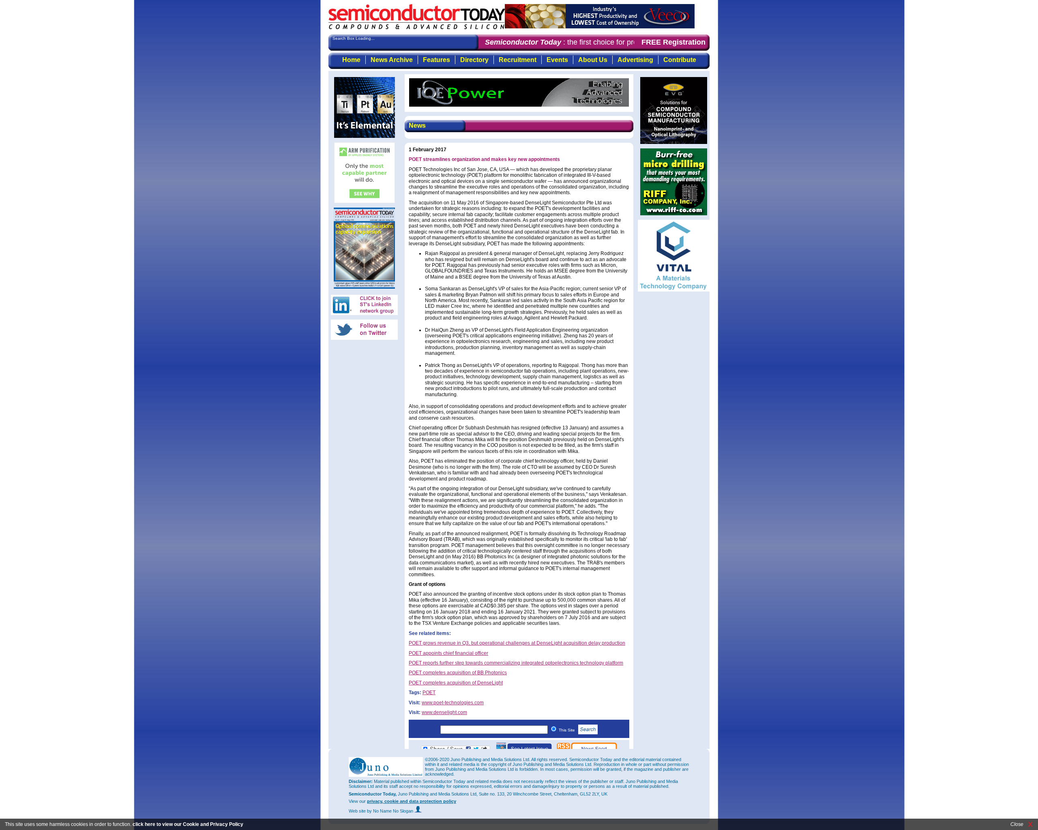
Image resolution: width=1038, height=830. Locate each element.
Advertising (635, 59)
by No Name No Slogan (390, 811)
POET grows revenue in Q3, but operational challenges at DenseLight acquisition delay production (517, 643)
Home (351, 59)
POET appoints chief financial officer (448, 653)
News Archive (392, 59)
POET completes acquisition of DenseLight (456, 683)
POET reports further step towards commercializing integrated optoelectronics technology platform (516, 663)
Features (436, 59)
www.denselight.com (444, 712)
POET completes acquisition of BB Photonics (458, 673)
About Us (592, 59)
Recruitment (517, 59)
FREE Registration (673, 42)
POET (428, 692)
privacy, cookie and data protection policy (411, 801)
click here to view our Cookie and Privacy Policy (188, 824)
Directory (474, 59)
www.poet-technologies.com (453, 703)
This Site (567, 730)
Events (557, 59)
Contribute (679, 59)
